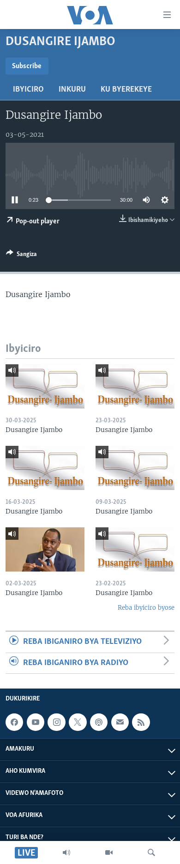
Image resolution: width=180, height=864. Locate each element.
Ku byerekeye (126, 90)
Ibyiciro (28, 90)
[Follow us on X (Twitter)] (77, 722)
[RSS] (141, 722)
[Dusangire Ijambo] (45, 386)
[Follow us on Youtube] (35, 722)
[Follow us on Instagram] (56, 722)
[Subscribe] (120, 722)
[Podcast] (99, 722)
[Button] (21, 255)
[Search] (151, 852)
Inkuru (72, 90)
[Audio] (66, 852)
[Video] (109, 852)
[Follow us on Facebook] (14, 722)
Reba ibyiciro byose (146, 608)
